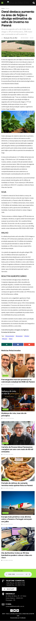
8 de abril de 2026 (7, 524)
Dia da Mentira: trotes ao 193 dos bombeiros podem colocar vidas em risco (16, 555)
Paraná (7, 8)
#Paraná (4, 338)
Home (3, 8)
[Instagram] (11, 610)
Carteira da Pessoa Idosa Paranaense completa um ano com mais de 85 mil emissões (17, 449)
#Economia (19, 336)
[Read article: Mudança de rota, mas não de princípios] (18, 399)
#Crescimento (10, 336)
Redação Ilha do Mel (10, 38)
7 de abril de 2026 (7, 560)
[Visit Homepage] (17, 2)
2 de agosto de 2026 (8, 384)
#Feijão (27, 336)
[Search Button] (34, 3)
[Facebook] (17, 610)
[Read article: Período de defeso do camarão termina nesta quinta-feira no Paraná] (18, 469)
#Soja (10, 338)
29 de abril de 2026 (7, 488)
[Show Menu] (2, 3)
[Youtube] (14, 610)
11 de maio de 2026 (7, 454)
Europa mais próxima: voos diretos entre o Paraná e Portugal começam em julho (16, 519)
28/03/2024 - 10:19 (27, 38)
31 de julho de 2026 (8, 418)
